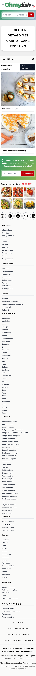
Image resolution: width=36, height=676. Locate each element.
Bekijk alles (27, 184)
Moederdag (6, 277)
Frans (4, 546)
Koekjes (5, 467)
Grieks (4, 548)
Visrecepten (6, 614)
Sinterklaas (6, 286)
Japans (4, 560)
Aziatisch (5, 540)
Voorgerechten (7, 259)
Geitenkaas (6, 355)
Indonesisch (6, 554)
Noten (4, 390)
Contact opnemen (12, 640)
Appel (4, 324)
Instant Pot (6, 593)
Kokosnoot (6, 373)
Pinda (4, 396)
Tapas (4, 502)
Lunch (4, 239)
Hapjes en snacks (9, 456)
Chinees (5, 543)
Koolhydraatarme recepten (12, 304)
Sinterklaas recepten (10, 493)
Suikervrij (5, 310)
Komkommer (7, 376)
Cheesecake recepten (10, 447)
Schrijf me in (28, 173)
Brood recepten (8, 427)
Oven (4, 596)
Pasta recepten (8, 479)
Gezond (5, 298)
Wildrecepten (7, 510)
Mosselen (5, 384)
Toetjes (4, 256)
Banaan (5, 330)
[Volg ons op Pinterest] (10, 215)
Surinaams (6, 574)
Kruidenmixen (7, 470)
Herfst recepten (8, 521)
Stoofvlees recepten (10, 499)
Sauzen (5, 247)
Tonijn (4, 404)
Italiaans (5, 557)
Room (4, 399)
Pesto (4, 393)
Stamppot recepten (9, 496)
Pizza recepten (8, 482)
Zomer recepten (8, 530)
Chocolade (6, 341)
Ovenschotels (7, 473)
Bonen (4, 335)
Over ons (28, 640)
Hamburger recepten (10, 453)
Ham (3, 361)
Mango (4, 381)
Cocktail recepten (9, 450)
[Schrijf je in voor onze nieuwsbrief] (25, 215)
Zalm (4, 413)
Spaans (5, 571)
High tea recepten (9, 459)
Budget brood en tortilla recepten (15, 433)
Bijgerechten (7, 230)
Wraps (4, 410)
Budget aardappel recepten (12, 430)
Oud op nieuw (7, 280)
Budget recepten (8, 438)
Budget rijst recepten (10, 441)
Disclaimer (18, 622)
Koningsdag (6, 274)
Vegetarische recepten (11, 611)
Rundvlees (6, 401)
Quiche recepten (8, 484)
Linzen (4, 379)
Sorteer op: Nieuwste (26, 67)
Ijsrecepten (6, 461)
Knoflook (5, 370)
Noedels (5, 387)
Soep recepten (7, 250)
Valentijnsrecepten (9, 507)
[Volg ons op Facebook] (18, 215)
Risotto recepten (8, 490)
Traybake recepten (9, 505)
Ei (2, 347)
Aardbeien (6, 321)
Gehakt (4, 353)
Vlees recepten (8, 617)
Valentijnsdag (7, 289)
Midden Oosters (8, 566)
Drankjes (5, 233)
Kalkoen (5, 367)
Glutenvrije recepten (10, 301)
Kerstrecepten (7, 271)
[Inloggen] (33, 5)
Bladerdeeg (6, 332)
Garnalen (5, 350)
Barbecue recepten (9, 590)
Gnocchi (5, 358)
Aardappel (6, 318)
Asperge (5, 327)
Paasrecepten (7, 476)
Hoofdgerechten (8, 236)
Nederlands (6, 569)
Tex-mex (5, 577)
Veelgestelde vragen (18, 634)
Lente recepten (8, 524)
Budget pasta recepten (11, 436)
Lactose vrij (6, 307)
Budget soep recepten (10, 444)
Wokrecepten (7, 513)
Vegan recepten (8, 608)
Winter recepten (8, 527)
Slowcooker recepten (10, 598)
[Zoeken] (31, 14)
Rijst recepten (7, 487)
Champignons (7, 338)
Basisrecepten (7, 424)
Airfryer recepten (8, 587)
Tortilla (4, 407)
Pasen (4, 283)
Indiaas (5, 551)
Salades (5, 244)
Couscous (6, 344)
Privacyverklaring (18, 628)
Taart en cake (7, 253)
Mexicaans (6, 563)
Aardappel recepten (9, 421)
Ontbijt (4, 241)
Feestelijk (6, 268)
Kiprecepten (6, 464)
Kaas (4, 364)
